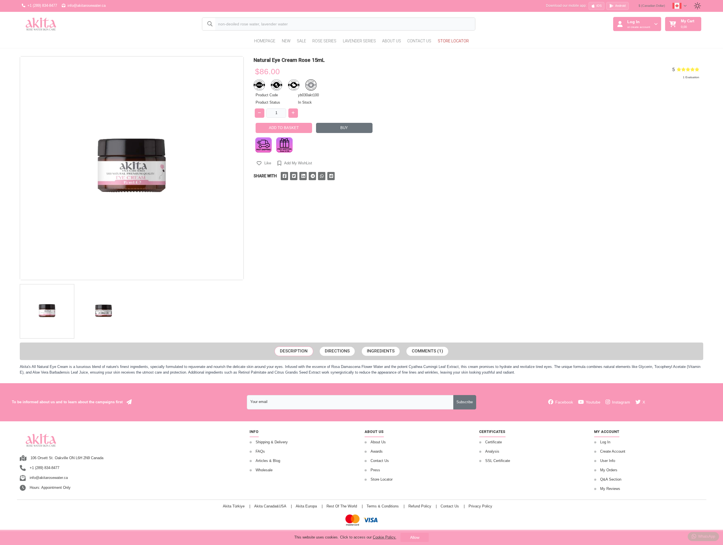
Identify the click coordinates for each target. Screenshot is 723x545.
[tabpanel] (361, 369)
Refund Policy (419, 506)
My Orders (608, 470)
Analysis (492, 452)
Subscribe (464, 402)
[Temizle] (466, 24)
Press (375, 470)
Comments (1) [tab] (427, 351)
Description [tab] (294, 351)
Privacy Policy (480, 506)
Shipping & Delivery (272, 442)
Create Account (612, 452)
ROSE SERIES (324, 41)
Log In (605, 442)
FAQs (260, 452)
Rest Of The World (341, 506)
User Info (607, 461)
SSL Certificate (497, 461)
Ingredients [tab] (381, 351)
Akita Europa (306, 506)
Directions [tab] (337, 351)
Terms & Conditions (383, 506)
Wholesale (264, 470)
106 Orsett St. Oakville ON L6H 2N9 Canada (67, 458)
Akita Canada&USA (270, 506)
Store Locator (453, 41)
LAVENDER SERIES (359, 41)
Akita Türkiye (234, 506)
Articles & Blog (268, 461)
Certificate (493, 442)
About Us (391, 41)
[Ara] (208, 24)
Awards (377, 452)
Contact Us (419, 41)
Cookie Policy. (384, 537)
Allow (414, 537)
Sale (301, 41)
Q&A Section (610, 479)
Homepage (264, 41)
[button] (264, 163)
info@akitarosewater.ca (86, 6)
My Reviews (610, 489)
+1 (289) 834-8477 (42, 6)
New (286, 41)
